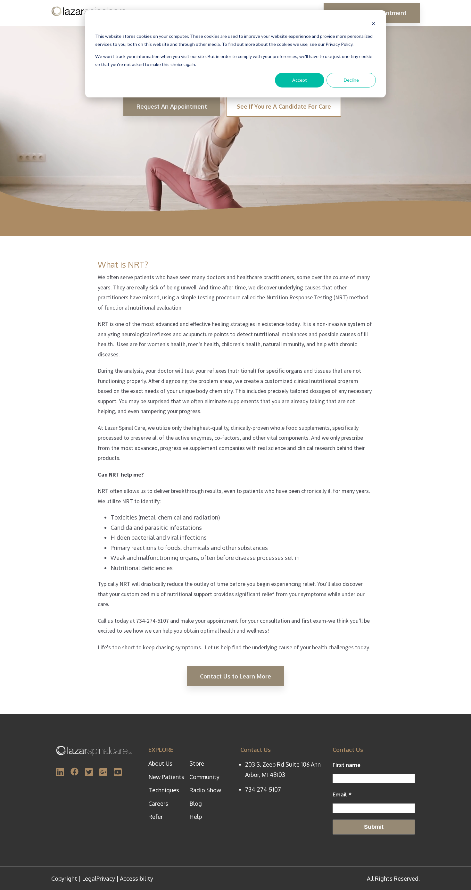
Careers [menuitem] (158, 803)
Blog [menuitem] (195, 803)
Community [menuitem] (204, 776)
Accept (299, 80)
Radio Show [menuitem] (205, 790)
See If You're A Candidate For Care (284, 106)
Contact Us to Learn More (235, 676)
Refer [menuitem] (155, 816)
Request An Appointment (171, 106)
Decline (351, 80)
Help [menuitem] (195, 816)
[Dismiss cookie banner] (373, 24)
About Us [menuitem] (160, 763)
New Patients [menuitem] (166, 776)
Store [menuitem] (196, 763)
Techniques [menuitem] (163, 790)
